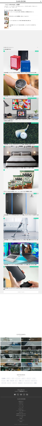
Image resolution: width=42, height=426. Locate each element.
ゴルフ (13, 378)
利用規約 (21, 418)
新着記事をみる (21, 401)
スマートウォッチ (34, 380)
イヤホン (34, 378)
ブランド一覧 (21, 407)
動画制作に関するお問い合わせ (21, 415)
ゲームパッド (29, 378)
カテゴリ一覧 (21, 404)
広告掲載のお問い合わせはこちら (9, 47)
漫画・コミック (22, 380)
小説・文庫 (12, 380)
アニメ (16, 380)
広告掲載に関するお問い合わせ (21, 413)
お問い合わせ (21, 412)
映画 (8, 380)
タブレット (23, 378)
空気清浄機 (3, 378)
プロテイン (8, 378)
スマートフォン (28, 380)
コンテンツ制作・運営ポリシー (21, 410)
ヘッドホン (3, 380)
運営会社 (21, 421)
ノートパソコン (18, 378)
